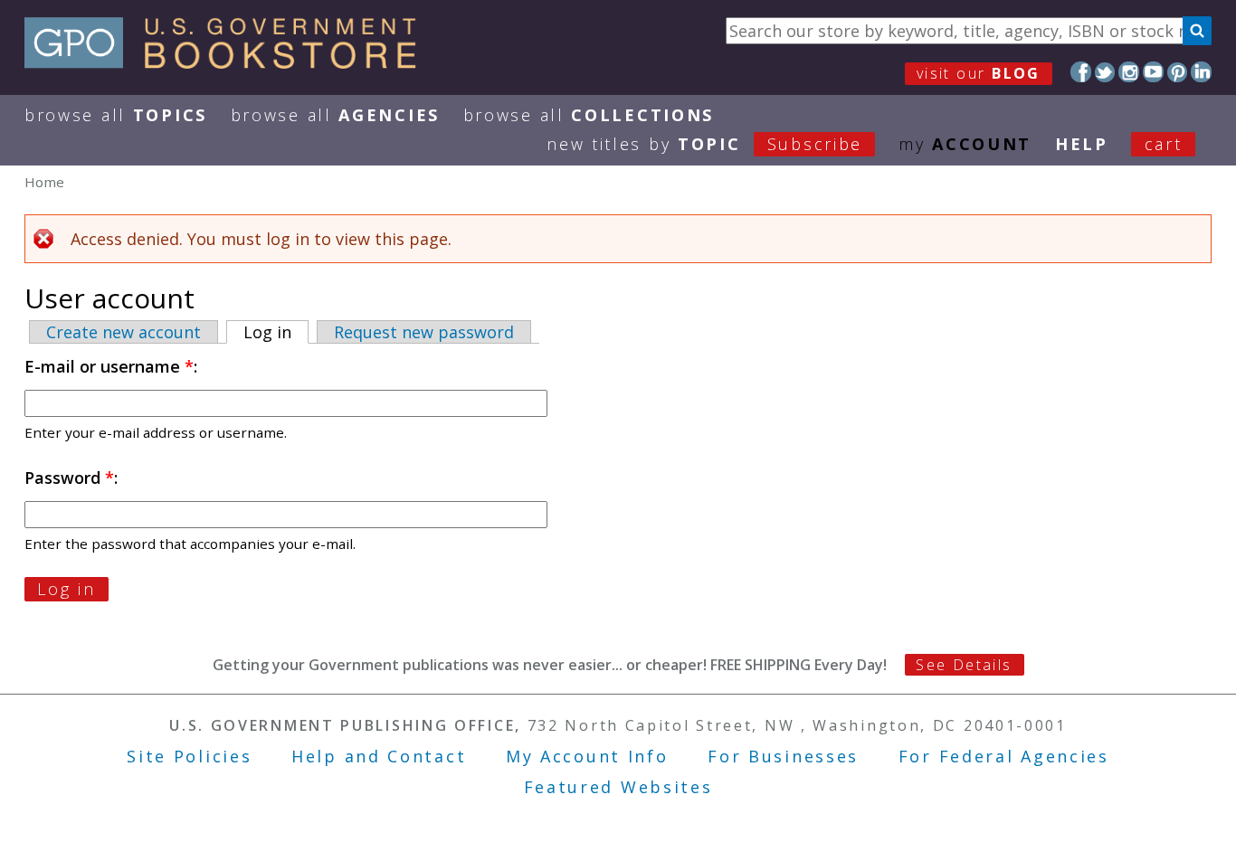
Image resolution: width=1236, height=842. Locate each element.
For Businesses (783, 756)
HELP (1081, 144)
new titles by (704, 144)
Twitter (1105, 71)
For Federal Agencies (1003, 756)
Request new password (424, 332)
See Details (964, 665)
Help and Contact (378, 756)
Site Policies (189, 756)
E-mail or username (109, 366)
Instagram (1128, 71)
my (965, 144)
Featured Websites (618, 787)
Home (44, 182)
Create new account (123, 332)
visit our (979, 73)
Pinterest (1177, 71)
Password (69, 477)
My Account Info (587, 756)
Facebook (1080, 71)
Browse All (115, 115)
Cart (1164, 144)
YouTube (1153, 71)
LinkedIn (1201, 71)
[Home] (228, 62)
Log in (276, 332)
